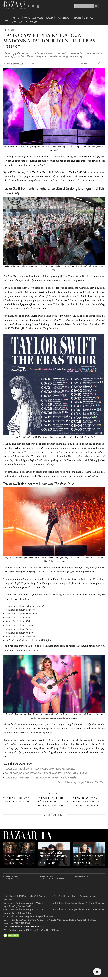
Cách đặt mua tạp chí (11, 879)
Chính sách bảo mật (47, 876)
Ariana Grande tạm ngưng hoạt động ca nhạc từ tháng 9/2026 (86, 802)
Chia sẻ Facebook (103, 63)
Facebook (28, 6)
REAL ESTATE (30, 22)
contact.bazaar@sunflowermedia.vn (27, 926)
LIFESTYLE (88, 17)
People (77, 17)
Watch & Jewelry (33, 17)
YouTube (38, 6)
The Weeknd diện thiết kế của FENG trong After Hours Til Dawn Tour (53, 802)
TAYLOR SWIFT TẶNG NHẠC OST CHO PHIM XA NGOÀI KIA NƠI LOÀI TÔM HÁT (40, 777)
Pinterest (99, 63)
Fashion (16, 17)
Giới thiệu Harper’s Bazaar (13, 876)
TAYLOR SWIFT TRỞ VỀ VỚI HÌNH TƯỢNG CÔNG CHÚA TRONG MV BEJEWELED (40, 768)
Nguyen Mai (17, 63)
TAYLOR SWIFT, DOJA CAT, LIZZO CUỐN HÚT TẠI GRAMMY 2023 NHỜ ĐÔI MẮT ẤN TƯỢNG (46, 773)
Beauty (49, 17)
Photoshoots (64, 17)
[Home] (97, 971)
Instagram (33, 6)
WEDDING (17, 22)
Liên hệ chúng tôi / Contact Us (51, 879)
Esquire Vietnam (81, 876)
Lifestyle (9, 30)
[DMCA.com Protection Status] (11, 934)
